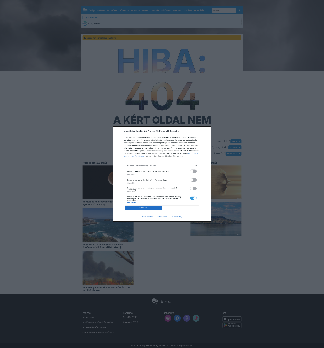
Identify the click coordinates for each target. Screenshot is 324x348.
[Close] (205, 131)
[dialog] (162, 174)
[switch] (193, 171)
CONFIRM (143, 208)
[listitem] (162, 165)
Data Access (162, 217)
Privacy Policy (176, 217)
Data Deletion (147, 217)
